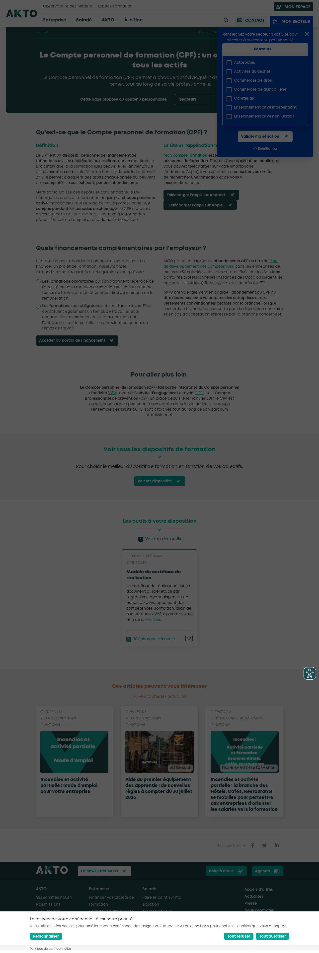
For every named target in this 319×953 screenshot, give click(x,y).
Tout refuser (238, 937)
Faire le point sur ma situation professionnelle (161, 904)
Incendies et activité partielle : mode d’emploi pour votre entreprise (68, 786)
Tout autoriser (272, 937)
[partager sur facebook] (252, 845)
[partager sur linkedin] (277, 845)
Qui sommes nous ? (54, 897)
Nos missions (48, 904)
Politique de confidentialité (50, 949)
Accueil (42, 32)
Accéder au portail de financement (72, 340)
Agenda (262, 871)
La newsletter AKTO (99, 871)
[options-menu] (207, 99)
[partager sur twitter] (264, 845)
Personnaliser (46, 937)
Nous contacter (259, 910)
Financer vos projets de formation (111, 901)
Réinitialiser (267, 148)
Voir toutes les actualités (163, 697)
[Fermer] (307, 34)
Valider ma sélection (260, 136)
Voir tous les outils (163, 539)
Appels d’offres (258, 889)
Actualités (253, 896)
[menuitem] (263, 62)
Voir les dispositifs (155, 481)
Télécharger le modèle (154, 639)
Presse (250, 903)
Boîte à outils (221, 871)
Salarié (149, 889)
